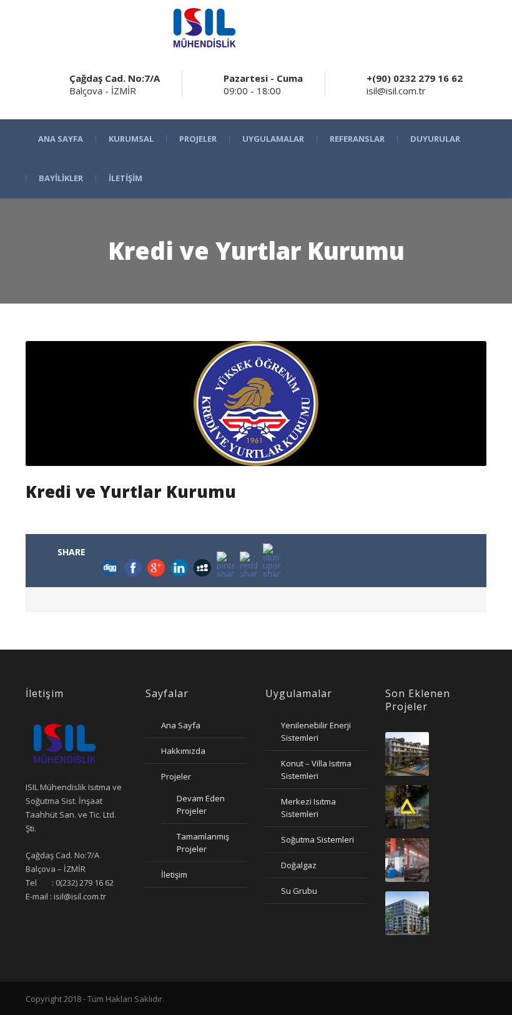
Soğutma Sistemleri (317, 839)
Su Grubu (299, 890)
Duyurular (435, 139)
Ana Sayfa (60, 139)
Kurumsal (131, 139)
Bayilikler (61, 178)
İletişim (125, 178)
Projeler (198, 139)
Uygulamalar (273, 139)
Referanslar (357, 139)
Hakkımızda (183, 750)
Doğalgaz (299, 865)
